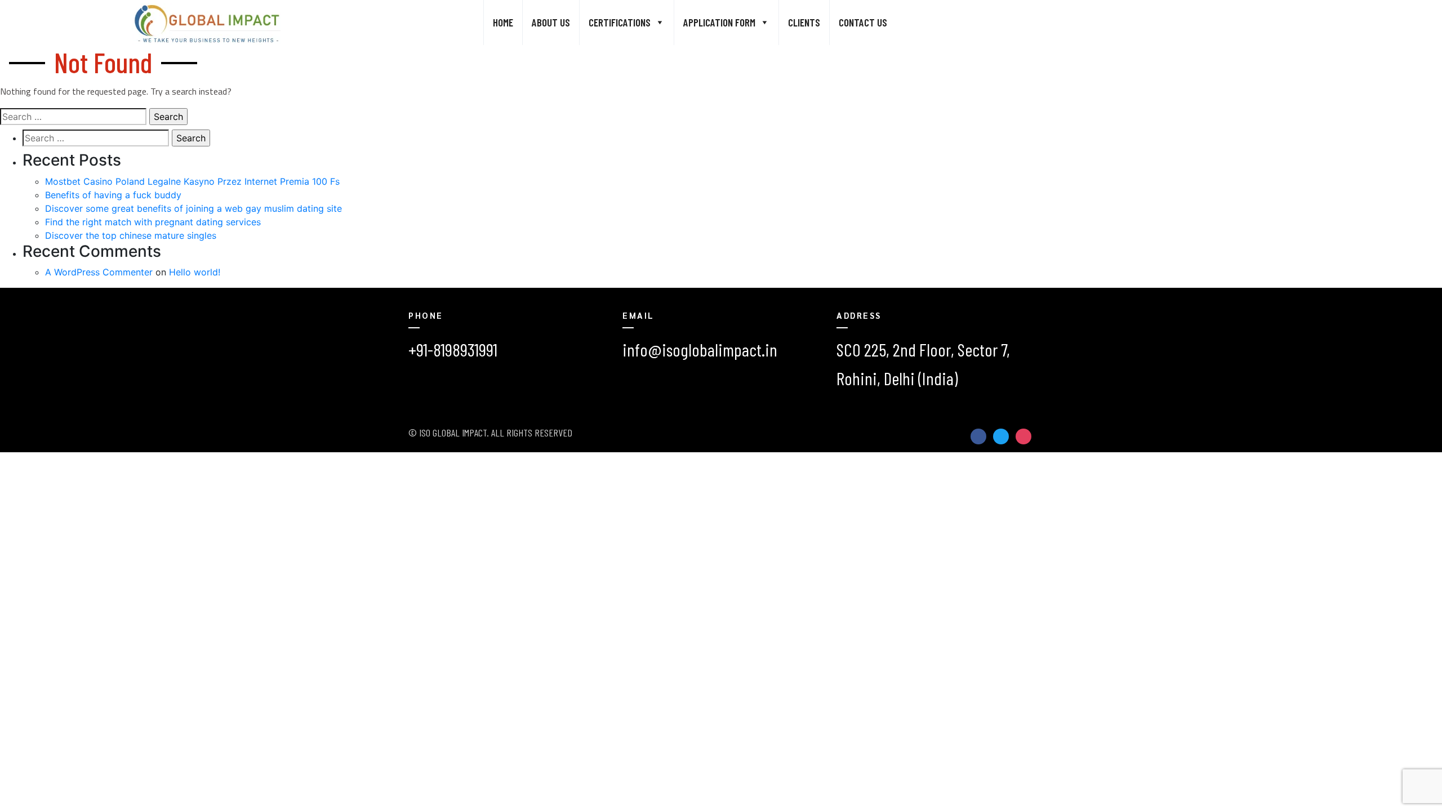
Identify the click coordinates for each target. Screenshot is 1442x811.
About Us (551, 22)
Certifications (620, 22)
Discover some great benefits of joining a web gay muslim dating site (193, 208)
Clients (804, 22)
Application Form (719, 22)
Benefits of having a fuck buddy (113, 194)
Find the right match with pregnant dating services (153, 222)
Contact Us (863, 22)
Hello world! (194, 272)
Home (503, 22)
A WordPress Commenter (99, 272)
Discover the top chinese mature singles (130, 235)
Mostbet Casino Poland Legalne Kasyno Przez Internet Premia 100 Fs (192, 181)
